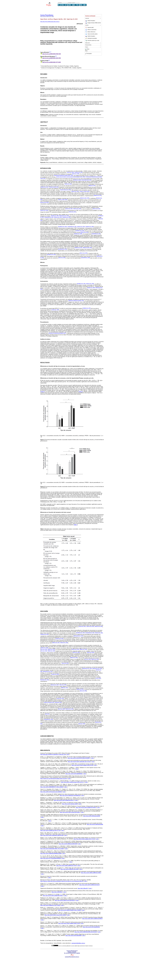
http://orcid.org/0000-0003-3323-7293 (51, 58)
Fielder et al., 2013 (75, 191)
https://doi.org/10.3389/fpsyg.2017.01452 (50, 905)
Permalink (89, 53)
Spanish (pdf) (90, 27)
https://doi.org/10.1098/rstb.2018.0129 (68, 843)
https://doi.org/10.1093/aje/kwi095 (95, 824)
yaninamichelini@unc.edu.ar (78, 943)
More (88, 49)
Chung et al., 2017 (60, 698)
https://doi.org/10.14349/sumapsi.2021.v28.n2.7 (50, 21)
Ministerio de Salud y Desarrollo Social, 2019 (82, 179)
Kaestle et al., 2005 (55, 215)
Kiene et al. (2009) (90, 652)
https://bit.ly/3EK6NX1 (57, 892)
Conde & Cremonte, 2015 (49, 702)
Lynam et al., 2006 (55, 309)
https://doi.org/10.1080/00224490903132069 (50, 853)
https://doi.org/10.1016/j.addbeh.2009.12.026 (69, 923)
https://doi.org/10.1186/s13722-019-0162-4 (65, 900)
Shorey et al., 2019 (77, 208)
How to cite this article (93, 34)
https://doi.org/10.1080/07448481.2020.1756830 (69, 910)
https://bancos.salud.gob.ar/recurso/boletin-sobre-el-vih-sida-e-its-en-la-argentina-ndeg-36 (61, 881)
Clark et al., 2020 (61, 257)
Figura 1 (43, 391)
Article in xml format (91, 29)
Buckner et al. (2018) (44, 202)
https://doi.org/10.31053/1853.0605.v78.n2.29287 (52, 848)
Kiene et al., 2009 (76, 652)
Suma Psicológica (46, 15)
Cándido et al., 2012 (87, 308)
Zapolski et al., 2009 (66, 217)
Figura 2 (81, 391)
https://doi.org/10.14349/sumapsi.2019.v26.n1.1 (72, 782)
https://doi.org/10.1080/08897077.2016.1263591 (51, 787)
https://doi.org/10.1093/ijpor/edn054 (91, 816)
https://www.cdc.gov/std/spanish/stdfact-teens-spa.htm (53, 778)
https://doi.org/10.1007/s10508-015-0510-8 (89, 884)
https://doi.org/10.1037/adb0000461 (73, 773)
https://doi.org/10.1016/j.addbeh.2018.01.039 (82, 765)
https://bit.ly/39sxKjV (83, 888)
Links (68, 754)
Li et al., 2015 (98, 678)
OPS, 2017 (47, 713)
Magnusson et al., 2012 (47, 671)
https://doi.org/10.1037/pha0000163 (91, 927)
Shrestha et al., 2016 (44, 679)
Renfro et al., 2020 (44, 647)
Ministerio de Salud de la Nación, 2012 (76, 300)
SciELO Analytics (91, 20)
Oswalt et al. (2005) (55, 674)
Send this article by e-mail (93, 40)
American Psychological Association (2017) (57, 333)
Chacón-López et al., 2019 (65, 189)
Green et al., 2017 (69, 208)
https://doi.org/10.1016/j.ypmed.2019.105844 (55, 915)
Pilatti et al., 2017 (92, 185)
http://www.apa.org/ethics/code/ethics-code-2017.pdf (53, 754)
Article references (91, 31)
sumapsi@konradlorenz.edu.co (72, 956)
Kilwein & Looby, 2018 (84, 197)
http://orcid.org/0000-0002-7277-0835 (51, 62)
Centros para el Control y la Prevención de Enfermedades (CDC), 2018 (70, 176)
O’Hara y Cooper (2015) (85, 191)
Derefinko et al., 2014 (62, 226)
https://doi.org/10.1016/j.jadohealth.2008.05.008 (51, 835)
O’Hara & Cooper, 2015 (53, 186)
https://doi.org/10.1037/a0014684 (73, 935)
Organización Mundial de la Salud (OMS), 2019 (63, 175)
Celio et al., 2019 (81, 723)
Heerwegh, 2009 (58, 702)
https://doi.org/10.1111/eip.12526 (70, 803)
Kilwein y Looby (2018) (62, 199)
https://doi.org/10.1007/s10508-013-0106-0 (86, 807)
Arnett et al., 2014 (68, 183)
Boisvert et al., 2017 (55, 684)
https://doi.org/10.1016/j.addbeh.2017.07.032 (84, 839)
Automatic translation (92, 38)
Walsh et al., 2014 (51, 649)
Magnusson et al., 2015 (87, 668)
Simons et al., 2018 (44, 210)
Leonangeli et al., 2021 (48, 217)
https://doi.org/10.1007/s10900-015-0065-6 (92, 918)
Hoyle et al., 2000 (70, 172)
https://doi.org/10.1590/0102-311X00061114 (70, 795)
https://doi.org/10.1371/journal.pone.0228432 (51, 791)
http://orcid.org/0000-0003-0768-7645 (51, 54)
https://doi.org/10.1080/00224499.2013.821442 (85, 931)
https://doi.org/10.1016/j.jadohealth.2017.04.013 (79, 761)
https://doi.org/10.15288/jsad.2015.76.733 (50, 830)
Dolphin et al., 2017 (44, 186)
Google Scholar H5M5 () (94, 22)
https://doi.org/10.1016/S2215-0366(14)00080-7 (79, 758)
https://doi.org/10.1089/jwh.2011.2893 (69, 869)
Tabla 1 (75, 524)
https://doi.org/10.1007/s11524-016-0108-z (70, 812)
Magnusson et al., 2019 (64, 215)
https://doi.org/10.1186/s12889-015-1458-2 (91, 872)
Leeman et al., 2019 (78, 172)
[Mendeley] (86, 49)
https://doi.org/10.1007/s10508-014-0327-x (64, 800)
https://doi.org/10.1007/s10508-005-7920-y (53, 895)
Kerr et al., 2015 (44, 649)
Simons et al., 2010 (58, 217)
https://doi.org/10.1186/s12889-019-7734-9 (66, 865)
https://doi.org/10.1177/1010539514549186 (50, 858)
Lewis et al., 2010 (65, 663)
